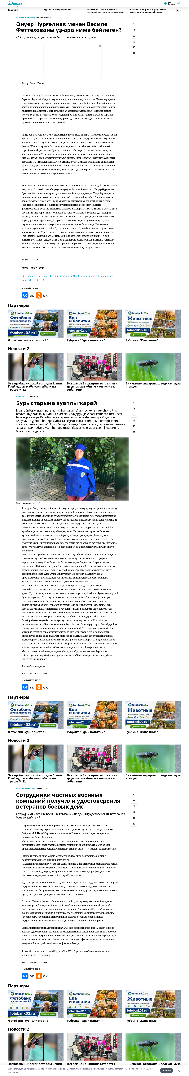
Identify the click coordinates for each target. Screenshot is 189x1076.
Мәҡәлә (13, 10)
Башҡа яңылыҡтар (25, 18)
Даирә (15, 3)
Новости (20, 397)
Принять (166, 1070)
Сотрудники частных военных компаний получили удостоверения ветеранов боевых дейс (105, 11)
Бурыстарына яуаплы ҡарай (58, 10)
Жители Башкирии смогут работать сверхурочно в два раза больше (148, 11)
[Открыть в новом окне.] (28, 295)
